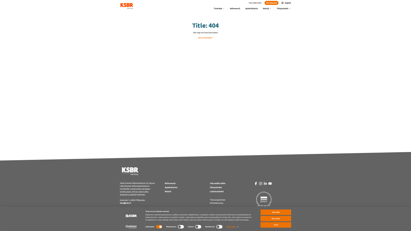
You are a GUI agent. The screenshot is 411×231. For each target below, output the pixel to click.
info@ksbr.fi (125, 203)
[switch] (181, 226)
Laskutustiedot (217, 191)
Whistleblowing (216, 203)
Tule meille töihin (255, 3)
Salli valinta (276, 218)
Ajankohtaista (251, 8)
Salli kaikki (276, 212)
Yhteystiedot (282, 8)
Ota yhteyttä (271, 3)
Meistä (168, 191)
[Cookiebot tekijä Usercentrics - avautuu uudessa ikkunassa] (131, 226)
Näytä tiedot (230, 227)
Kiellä (276, 225)
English (288, 3)
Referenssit (235, 8)
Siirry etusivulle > (205, 38)
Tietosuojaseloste (217, 200)
